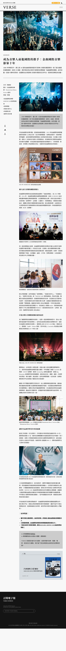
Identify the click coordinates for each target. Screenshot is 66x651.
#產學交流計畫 (7, 114)
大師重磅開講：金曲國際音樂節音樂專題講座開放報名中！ (38, 523)
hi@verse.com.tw (40, 625)
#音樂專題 (6, 106)
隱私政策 (35, 623)
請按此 (33, 534)
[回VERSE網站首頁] (9, 7)
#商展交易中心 (7, 108)
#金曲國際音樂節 (8, 98)
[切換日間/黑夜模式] (62, 3)
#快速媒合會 (7, 111)
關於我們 (31, 623)
